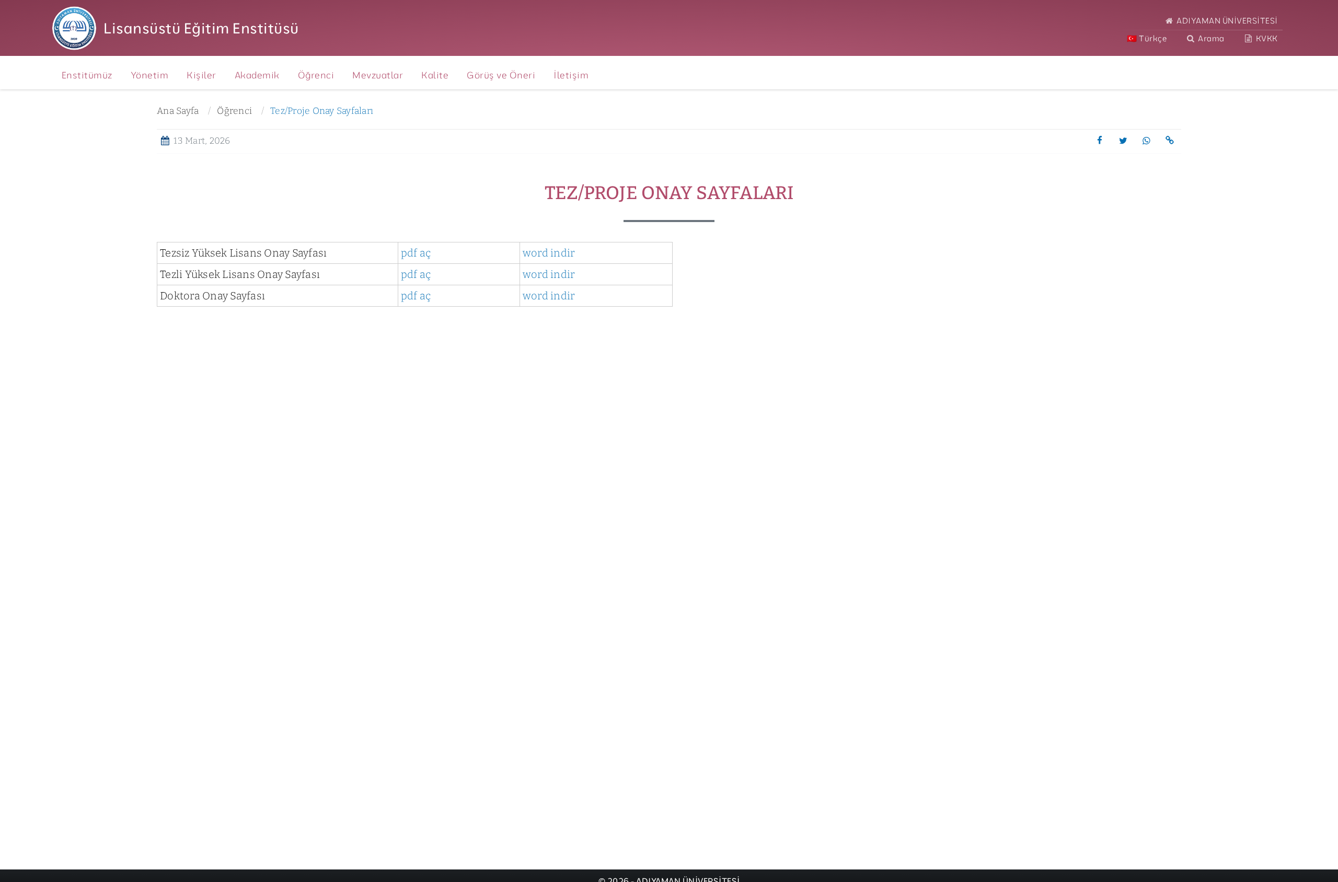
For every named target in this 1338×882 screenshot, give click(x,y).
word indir (549, 253)
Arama (1210, 38)
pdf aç (416, 253)
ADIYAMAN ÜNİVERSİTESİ (1226, 21)
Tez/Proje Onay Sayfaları (321, 111)
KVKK (1266, 38)
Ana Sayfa (178, 111)
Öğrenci (234, 111)
